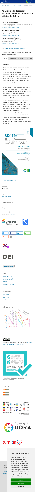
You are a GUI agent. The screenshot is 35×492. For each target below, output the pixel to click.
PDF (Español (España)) (10, 180)
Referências (12, 58)
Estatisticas (21, 58)
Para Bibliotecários (7, 299)
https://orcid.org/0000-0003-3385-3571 (10, 43)
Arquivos (9, 5)
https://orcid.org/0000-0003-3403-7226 (10, 35)
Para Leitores (6, 294)
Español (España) (7, 276)
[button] (5, 233)
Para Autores (6, 297)
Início (3, 5)
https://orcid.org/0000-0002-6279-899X (10, 27)
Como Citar (29, 58)
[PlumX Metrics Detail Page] (5, 246)
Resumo (5, 58)
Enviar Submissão (8, 266)
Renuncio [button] (21, 483)
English (5, 281)
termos (12, 214)
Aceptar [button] (21, 480)
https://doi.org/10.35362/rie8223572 (15, 48)
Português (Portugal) (8, 284)
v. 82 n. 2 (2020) (17, 5)
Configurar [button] (21, 486)
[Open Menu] (1, 1)
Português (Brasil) (8, 279)
